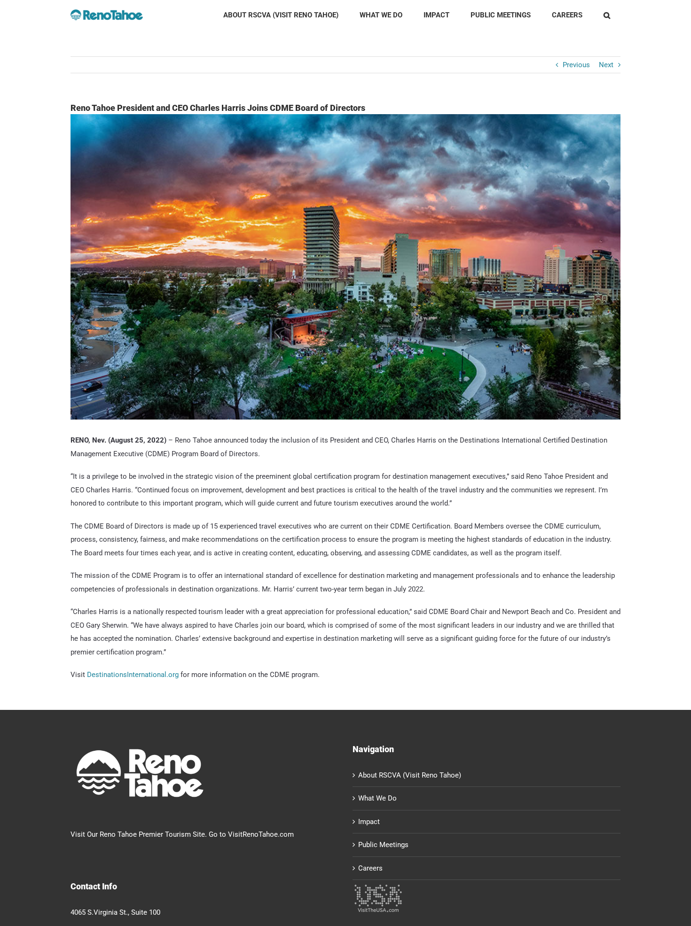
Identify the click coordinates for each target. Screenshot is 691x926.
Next (606, 65)
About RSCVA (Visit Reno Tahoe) (409, 775)
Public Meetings (383, 844)
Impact (369, 821)
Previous (576, 65)
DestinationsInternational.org (133, 674)
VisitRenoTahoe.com (261, 834)
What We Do (377, 798)
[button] (606, 15)
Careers (370, 868)
